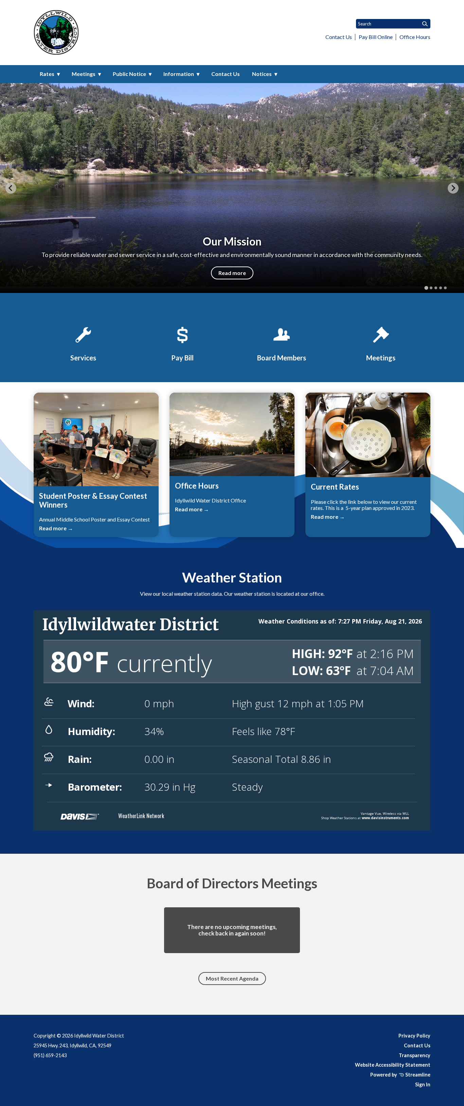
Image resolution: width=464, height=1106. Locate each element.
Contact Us (338, 37)
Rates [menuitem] (47, 74)
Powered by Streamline (400, 1075)
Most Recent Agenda (232, 978)
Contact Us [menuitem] (225, 74)
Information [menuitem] (178, 74)
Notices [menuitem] (262, 74)
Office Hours (414, 37)
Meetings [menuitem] (83, 74)
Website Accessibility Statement (392, 1065)
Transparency (414, 1055)
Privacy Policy (414, 1036)
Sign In (422, 1084)
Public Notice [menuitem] (129, 74)
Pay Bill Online (376, 37)
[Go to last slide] (10, 188)
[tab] (426, 288)
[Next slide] (453, 188)
